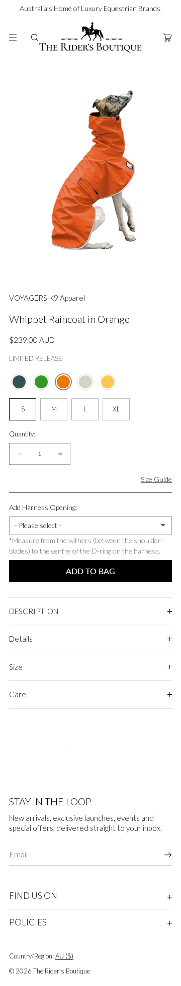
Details (21, 638)
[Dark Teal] (19, 382)
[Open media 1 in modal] (90, 170)
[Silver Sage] (85, 382)
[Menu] (12, 38)
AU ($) (64, 956)
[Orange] (63, 382)
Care (17, 694)
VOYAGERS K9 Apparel (47, 297)
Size (16, 666)
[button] (34, 38)
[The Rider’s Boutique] (90, 37)
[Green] (41, 382)
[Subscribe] (159, 855)
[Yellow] (108, 382)
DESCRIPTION (33, 611)
